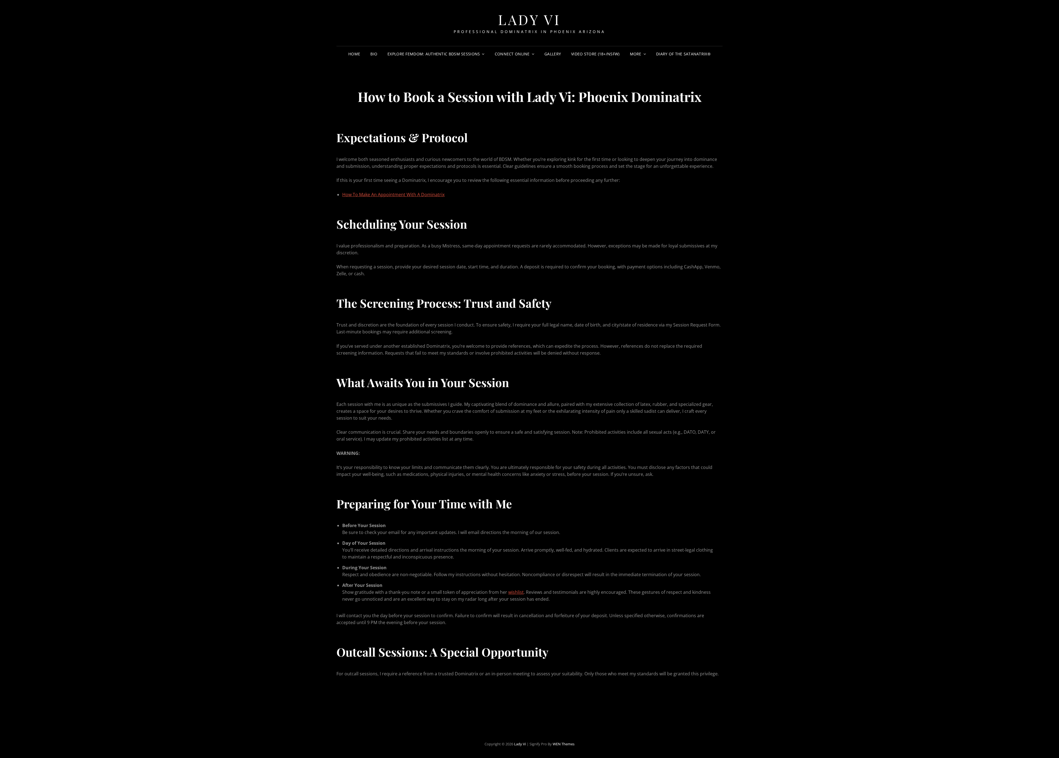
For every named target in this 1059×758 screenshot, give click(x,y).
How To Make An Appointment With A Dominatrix (393, 194)
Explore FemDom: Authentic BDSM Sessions (433, 53)
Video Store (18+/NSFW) (595, 53)
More (635, 53)
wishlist (516, 592)
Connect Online (512, 53)
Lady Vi (529, 19)
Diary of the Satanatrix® (683, 53)
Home (354, 53)
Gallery (552, 53)
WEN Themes (563, 743)
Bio (373, 53)
